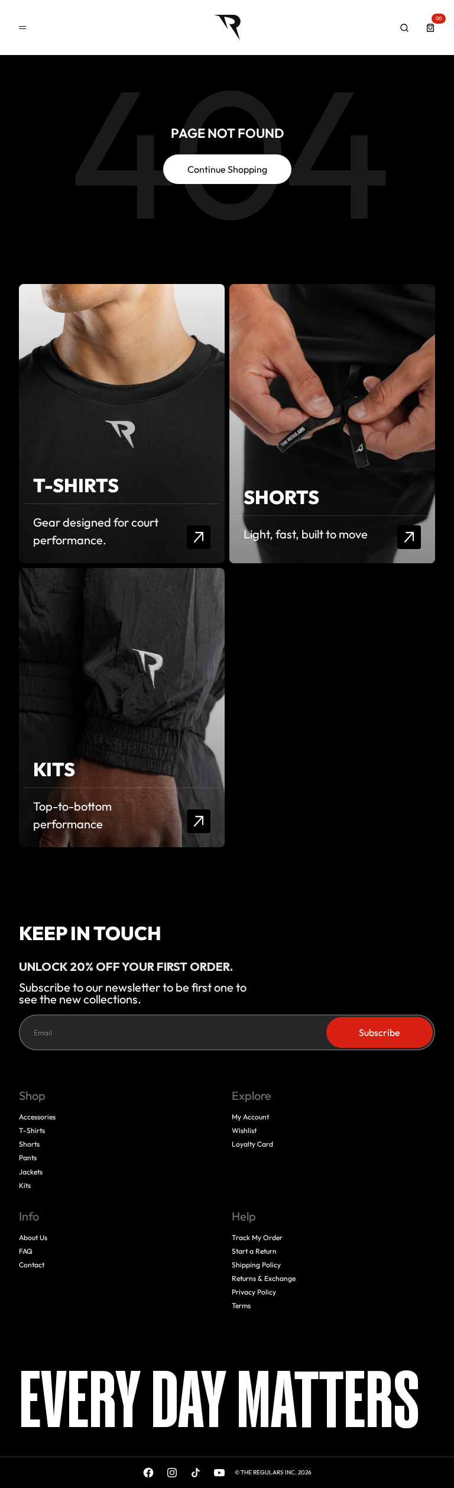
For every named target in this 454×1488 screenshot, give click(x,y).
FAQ (26, 1251)
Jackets (31, 1171)
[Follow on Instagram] (172, 1473)
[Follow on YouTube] (219, 1473)
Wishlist (244, 1130)
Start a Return (254, 1251)
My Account (250, 1116)
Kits (25, 1185)
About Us (33, 1237)
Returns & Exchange (264, 1278)
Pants (28, 1157)
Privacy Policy (254, 1291)
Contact (31, 1264)
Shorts (29, 1144)
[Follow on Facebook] (148, 1473)
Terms (241, 1305)
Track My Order (257, 1237)
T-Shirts (32, 1130)
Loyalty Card (252, 1144)
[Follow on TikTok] (196, 1473)
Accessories (37, 1116)
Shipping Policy (256, 1264)
